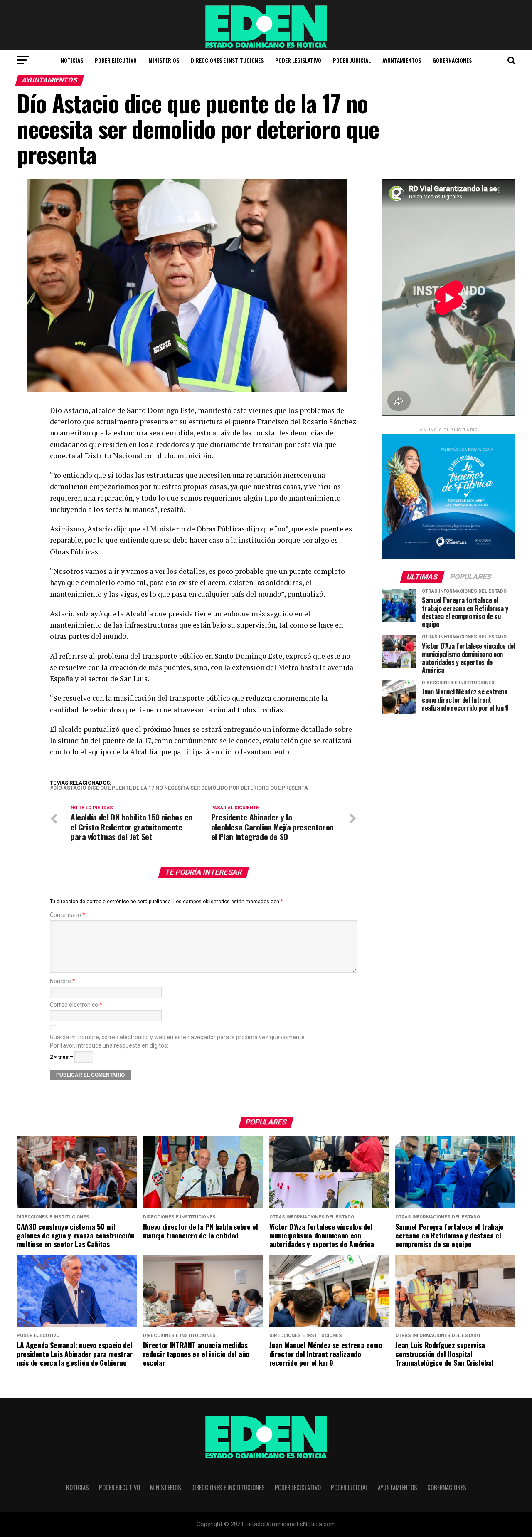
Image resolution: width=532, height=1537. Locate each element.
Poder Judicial (352, 60)
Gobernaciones (452, 60)
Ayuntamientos (401, 60)
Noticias (72, 60)
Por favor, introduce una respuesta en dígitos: (109, 1046)
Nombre (62, 981)
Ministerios (163, 60)
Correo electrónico (76, 1005)
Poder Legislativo (298, 60)
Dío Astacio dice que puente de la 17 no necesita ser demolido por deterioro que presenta (180, 788)
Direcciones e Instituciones (227, 60)
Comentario (67, 915)
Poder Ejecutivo (116, 60)
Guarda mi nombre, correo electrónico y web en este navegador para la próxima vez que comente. (178, 1037)
